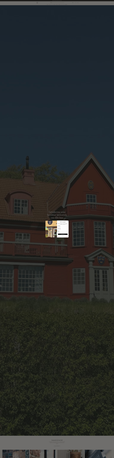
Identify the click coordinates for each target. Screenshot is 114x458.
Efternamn (59, 228)
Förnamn (59, 225)
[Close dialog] (67, 221)
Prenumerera (63, 234)
